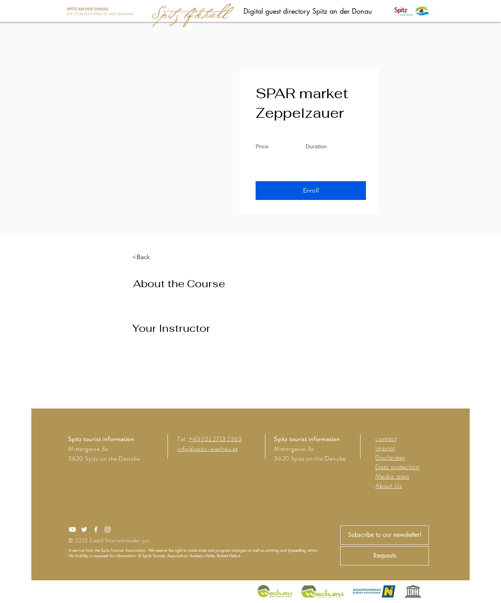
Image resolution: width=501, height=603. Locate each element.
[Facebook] (96, 529)
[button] (311, 190)
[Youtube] (72, 529)
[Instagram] (108, 529)
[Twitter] (84, 529)
